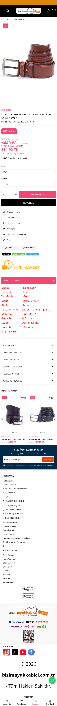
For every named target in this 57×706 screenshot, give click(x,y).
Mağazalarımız (9, 492)
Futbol (5, 570)
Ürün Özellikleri (11, 280)
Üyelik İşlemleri (9, 530)
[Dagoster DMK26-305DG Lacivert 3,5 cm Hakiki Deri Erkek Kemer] (42, 414)
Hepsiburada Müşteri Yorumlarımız (17, 538)
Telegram (33, 254)
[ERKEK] (7, 19)
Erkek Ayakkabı (9, 555)
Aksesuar (6, 578)
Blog (5, 546)
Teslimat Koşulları (10, 522)
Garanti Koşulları (12, 366)
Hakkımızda (8, 481)
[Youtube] (23, 652)
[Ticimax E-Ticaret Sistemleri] (28, 697)
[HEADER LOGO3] (28, 611)
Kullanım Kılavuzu (12, 380)
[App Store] (28, 588)
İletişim (6, 496)
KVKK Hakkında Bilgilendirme (15, 488)
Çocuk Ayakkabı (9, 563)
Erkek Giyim (8, 567)
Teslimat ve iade (11, 373)
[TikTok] (14, 652)
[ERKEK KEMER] (10, 19)
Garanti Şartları (9, 534)
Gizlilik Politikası (9, 484)
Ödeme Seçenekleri (13, 352)
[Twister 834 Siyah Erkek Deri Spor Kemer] (14, 414)
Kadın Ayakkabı (9, 559)
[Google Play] (28, 596)
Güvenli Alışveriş (9, 526)
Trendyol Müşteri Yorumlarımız (15, 542)
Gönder (48, 459)
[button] (13, 432)
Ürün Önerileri (11, 359)
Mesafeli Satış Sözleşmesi (13, 513)
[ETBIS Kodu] (28, 636)
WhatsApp (19, 254)
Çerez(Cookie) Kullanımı (12, 509)
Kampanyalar (8, 582)
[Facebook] (31, 652)
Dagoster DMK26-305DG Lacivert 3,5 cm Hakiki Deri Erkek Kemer (42, 439)
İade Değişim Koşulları (12, 505)
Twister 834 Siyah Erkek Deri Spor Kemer (14, 439)
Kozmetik (7, 574)
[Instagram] (6, 652)
